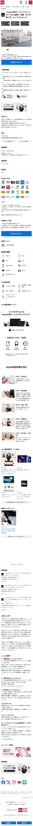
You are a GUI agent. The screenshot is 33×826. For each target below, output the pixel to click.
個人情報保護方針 (11, 802)
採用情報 (16, 804)
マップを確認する (8, 141)
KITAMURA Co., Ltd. (13, 815)
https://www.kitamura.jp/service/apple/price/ (12, 668)
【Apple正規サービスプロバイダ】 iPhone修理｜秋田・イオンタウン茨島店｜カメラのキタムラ (18, 586)
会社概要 (10, 804)
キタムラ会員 (26, 1)
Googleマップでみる (16, 564)
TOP (2, 6)
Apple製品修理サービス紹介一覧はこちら (16, 502)
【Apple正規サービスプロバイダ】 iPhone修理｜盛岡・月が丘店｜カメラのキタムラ (18, 574)
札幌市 (28, 6)
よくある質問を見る (7, 739)
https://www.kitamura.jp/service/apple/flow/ (12, 686)
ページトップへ (27, 797)
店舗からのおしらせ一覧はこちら (16, 536)
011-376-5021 (4, 163)
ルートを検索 (24, 141)
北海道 (22, 6)
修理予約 (24, 823)
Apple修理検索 (15, 6)
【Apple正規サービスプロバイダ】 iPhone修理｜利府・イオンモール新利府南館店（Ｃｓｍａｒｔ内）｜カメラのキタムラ (18, 599)
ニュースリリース (22, 802)
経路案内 (8, 823)
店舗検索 (21, 1)
